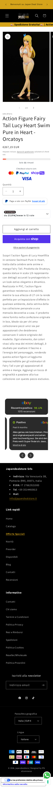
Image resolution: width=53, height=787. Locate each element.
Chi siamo (11, 609)
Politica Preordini (15, 662)
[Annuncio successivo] (47, 4)
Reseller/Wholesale (16, 655)
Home (9, 518)
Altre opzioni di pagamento (26, 247)
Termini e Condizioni (17, 617)
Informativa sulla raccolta (15, 784)
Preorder (11, 549)
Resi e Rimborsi (14, 632)
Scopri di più (38, 201)
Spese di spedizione (25, 152)
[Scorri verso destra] (33, 108)
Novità (9, 541)
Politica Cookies (15, 647)
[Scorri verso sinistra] (19, 108)
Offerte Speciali (15, 533)
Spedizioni (12, 639)
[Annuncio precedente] (6, 4)
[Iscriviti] (43, 685)
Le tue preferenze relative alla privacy (26, 780)
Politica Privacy (14, 624)
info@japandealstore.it (23, 498)
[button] (7, 16)
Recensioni (12, 579)
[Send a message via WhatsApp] (47, 775)
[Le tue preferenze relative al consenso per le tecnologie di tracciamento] (48, 782)
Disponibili (12, 556)
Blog (8, 564)
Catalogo (11, 526)
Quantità (7, 184)
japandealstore (22, 768)
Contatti (10, 572)
